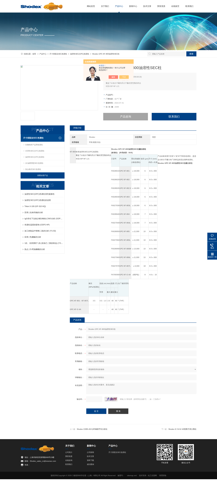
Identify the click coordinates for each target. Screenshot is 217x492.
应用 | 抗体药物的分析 (33, 212)
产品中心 (119, 6)
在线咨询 (68, 460)
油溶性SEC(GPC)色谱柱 (79, 54)
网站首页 (91, 6)
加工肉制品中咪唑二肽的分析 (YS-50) (40, 231)
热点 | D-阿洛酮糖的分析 (34, 249)
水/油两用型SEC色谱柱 (34, 163)
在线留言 (175, 6)
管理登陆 (162, 475)
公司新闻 (90, 452)
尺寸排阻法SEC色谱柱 (58, 54)
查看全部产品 (42, 175)
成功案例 (90, 464)
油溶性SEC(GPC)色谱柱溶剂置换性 (39, 194)
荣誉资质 (161, 6)
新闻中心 (133, 6)
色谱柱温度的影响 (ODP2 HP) (37, 225)
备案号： (121, 475)
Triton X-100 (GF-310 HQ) (35, 206)
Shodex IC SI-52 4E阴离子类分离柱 (182, 429)
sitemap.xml (132, 475)
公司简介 (68, 452)
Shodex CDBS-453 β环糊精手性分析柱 (92, 429)
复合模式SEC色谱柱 (33, 169)
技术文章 (147, 6)
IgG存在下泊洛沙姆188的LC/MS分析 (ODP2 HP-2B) (43, 218)
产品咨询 (125, 116)
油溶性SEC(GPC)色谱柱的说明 (37, 200)
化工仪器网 (152, 475)
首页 (34, 54)
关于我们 (105, 6)
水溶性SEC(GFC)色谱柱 (34, 151)
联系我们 (189, 6)
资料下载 (90, 460)
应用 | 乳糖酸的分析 (32, 237)
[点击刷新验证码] (111, 399)
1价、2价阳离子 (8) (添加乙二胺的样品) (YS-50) (43, 243)
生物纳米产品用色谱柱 (34, 145)
